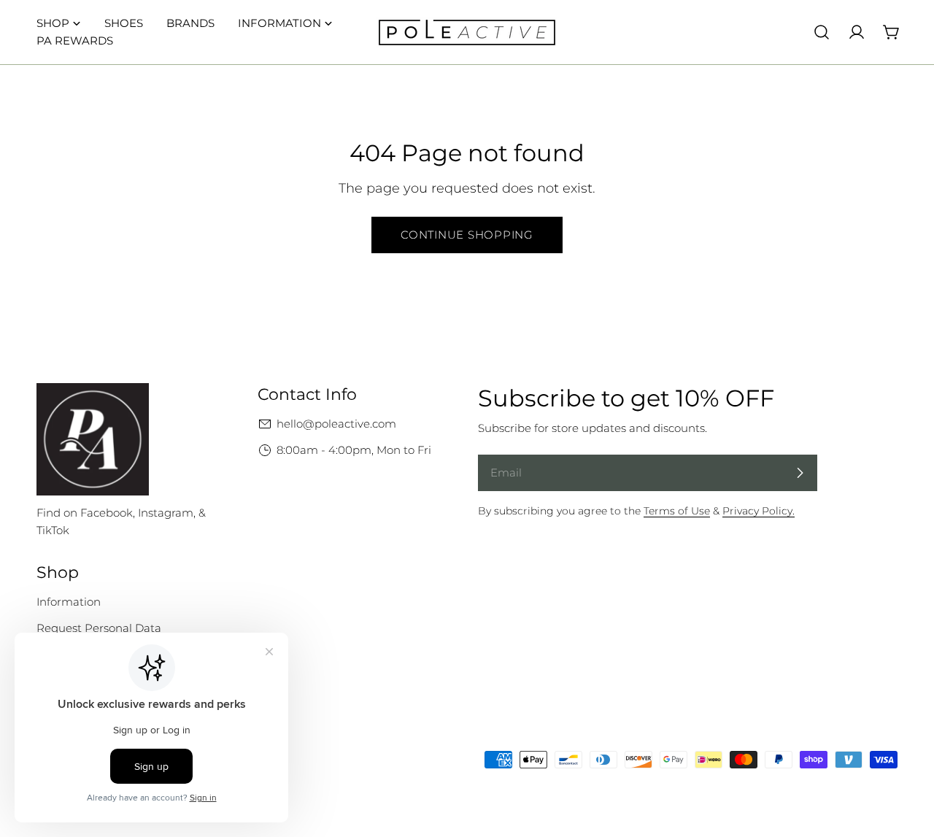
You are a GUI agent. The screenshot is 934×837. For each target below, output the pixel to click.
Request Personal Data (98, 628)
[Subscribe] (800, 473)
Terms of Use (677, 511)
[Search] (821, 32)
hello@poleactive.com (336, 424)
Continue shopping (467, 235)
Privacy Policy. (758, 511)
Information (68, 602)
